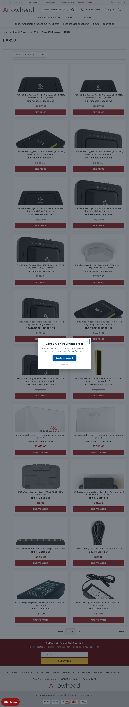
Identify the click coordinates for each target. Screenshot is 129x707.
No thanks (64, 364)
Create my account (64, 358)
